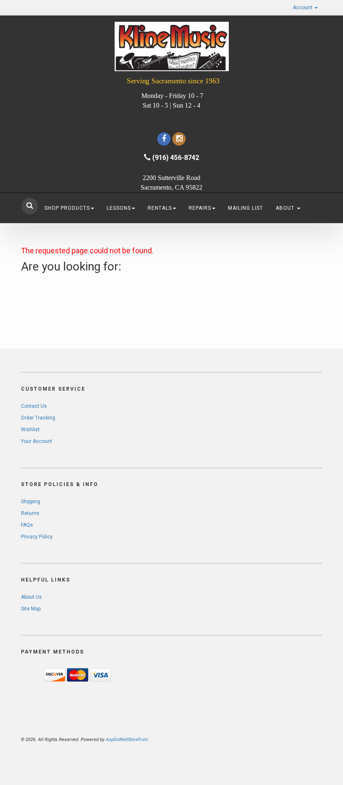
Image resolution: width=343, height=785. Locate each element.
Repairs (200, 208)
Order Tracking (38, 418)
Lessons (119, 208)
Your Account (36, 441)
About (286, 208)
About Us (31, 597)
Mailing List (245, 208)
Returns (30, 513)
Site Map (31, 609)
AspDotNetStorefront (127, 739)
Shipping (30, 501)
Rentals (160, 208)
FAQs (27, 525)
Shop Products (67, 208)
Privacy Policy (37, 537)
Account (303, 7)
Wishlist (30, 429)
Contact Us (34, 406)
